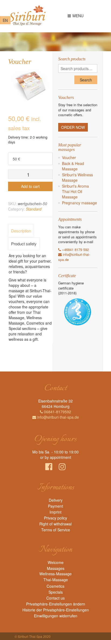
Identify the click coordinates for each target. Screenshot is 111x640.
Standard (33, 209)
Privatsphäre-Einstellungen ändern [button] (55, 604)
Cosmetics (55, 586)
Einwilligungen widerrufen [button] (55, 615)
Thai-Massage (55, 579)
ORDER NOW (73, 127)
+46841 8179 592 (75, 249)
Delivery (56, 500)
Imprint (55, 512)
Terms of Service (55, 529)
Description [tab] (21, 230)
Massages (55, 568)
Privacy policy (55, 518)
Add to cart (30, 186)
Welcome (56, 562)
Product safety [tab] (24, 243)
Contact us (55, 598)
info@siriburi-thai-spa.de (57, 417)
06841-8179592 (57, 411)
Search (86, 79)
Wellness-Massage (55, 573)
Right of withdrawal (55, 524)
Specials (55, 592)
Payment (55, 506)
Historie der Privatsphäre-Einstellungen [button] (55, 610)
